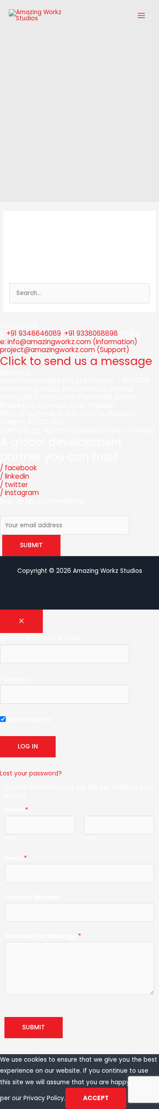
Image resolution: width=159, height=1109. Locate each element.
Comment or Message (43, 936)
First (10, 838)
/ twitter (14, 484)
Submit (33, 1027)
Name (16, 810)
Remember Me (28, 720)
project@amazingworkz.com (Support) (64, 349)
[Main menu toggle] (141, 15)
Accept (96, 1098)
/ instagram (19, 492)
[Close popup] (21, 621)
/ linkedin (14, 476)
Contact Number (32, 897)
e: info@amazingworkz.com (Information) (68, 341)
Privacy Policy (43, 1098)
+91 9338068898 (91, 333)
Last (89, 838)
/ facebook (18, 467)
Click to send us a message (76, 361)
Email (16, 858)
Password (14, 679)
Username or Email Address (41, 638)
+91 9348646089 (33, 333)
